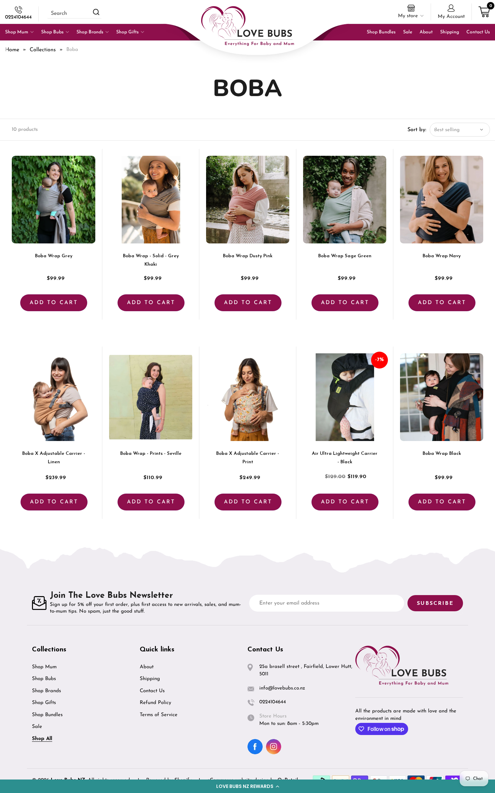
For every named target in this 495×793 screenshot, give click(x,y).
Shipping (150, 678)
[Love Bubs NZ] (247, 26)
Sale (37, 726)
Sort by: (416, 130)
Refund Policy (155, 702)
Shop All (42, 738)
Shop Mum (44, 667)
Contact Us (152, 691)
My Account (451, 16)
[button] (247, 786)
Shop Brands (46, 691)
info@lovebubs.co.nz (282, 688)
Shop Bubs (44, 678)
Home (12, 50)
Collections (43, 50)
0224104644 (18, 17)
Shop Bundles (47, 714)
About (147, 667)
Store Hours (273, 716)
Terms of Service (158, 714)
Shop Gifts (44, 702)
